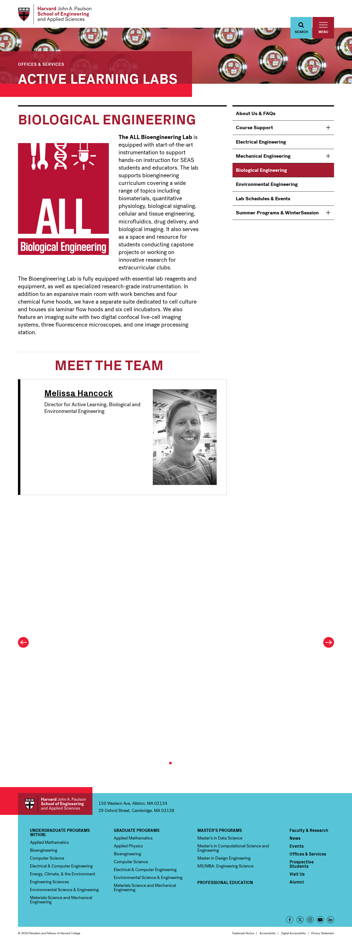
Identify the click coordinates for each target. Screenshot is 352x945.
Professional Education (225, 882)
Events (297, 846)
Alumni (297, 882)
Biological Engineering (261, 170)
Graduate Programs (136, 830)
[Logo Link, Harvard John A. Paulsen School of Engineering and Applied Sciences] (54, 14)
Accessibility (268, 933)
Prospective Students (302, 864)
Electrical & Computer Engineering (61, 866)
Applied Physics (128, 846)
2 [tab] (174, 763)
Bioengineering (43, 850)
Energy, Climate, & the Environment (62, 874)
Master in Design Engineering (223, 858)
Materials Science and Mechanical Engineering (61, 899)
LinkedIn (330, 919)
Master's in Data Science (219, 838)
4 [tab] (183, 763)
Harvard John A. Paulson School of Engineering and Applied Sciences (55, 804)
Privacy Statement (322, 933)
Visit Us (297, 874)
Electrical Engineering (261, 142)
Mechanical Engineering (263, 156)
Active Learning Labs (98, 77)
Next (328, 642)
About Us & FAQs (255, 113)
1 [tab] (170, 763)
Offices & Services (41, 64)
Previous (23, 642)
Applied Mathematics (49, 842)
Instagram (310, 919)
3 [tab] (179, 763)
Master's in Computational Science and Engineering (233, 848)
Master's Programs (219, 830)
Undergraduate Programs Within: (60, 832)
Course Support (254, 127)
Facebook (289, 919)
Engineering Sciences (49, 882)
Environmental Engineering (267, 184)
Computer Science (47, 858)
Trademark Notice (243, 933)
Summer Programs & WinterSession (277, 212)
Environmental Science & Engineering (64, 890)
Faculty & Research (309, 830)
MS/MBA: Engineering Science (225, 866)
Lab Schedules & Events (263, 198)
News (295, 838)
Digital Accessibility (293, 933)
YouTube (320, 919)
